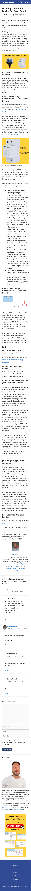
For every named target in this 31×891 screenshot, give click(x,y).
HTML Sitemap (15, 879)
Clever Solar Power (8, 2)
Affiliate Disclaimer (15, 876)
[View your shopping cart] (21, 2)
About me (15, 872)
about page (13, 566)
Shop (15, 883)
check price (6, 523)
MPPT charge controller (10, 134)
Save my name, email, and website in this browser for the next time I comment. (16, 742)
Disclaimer (15, 862)
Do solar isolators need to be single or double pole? (14, 360)
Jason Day (10, 589)
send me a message (17, 809)
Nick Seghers (12, 626)
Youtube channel (11, 568)
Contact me (15, 869)
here (19, 807)
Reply (6, 619)
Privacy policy (15, 865)
